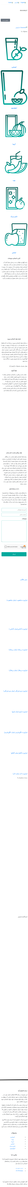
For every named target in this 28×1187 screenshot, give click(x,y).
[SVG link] (14, 49)
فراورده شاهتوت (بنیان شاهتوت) (17, 600)
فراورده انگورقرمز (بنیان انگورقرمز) (15, 732)
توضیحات (24, 518)
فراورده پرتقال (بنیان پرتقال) (18, 670)
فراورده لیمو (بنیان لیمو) (19, 711)
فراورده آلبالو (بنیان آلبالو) (19, 753)
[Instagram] (25, 6)
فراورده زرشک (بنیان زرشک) (18, 649)
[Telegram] (8, 6)
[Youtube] (16, 6)
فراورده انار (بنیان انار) (20, 773)
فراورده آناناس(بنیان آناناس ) (18, 629)
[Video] (21, 1176)
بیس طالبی (23, 579)
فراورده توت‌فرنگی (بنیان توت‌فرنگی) (15, 691)
